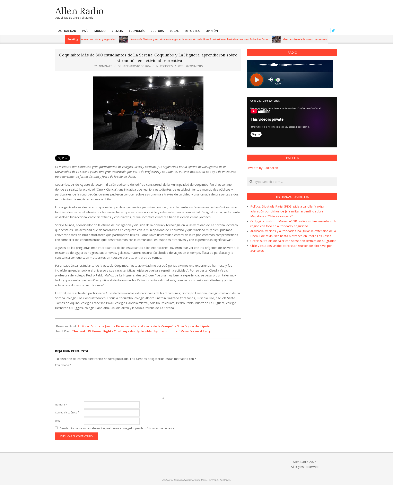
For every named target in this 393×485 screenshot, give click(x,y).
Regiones (166, 66)
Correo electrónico (67, 412)
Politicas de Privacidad (173, 479)
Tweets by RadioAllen (262, 168)
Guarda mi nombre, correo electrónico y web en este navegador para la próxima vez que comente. (117, 428)
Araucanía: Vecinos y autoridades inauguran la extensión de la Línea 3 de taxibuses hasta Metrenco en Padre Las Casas (187, 39)
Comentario (63, 365)
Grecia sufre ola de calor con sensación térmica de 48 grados (306, 39)
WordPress (224, 479)
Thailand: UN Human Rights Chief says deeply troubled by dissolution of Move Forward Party (141, 331)
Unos (203, 479)
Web (57, 420)
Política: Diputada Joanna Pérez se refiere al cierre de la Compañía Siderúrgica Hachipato (144, 326)
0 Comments (194, 66)
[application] (292, 122)
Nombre (61, 404)
